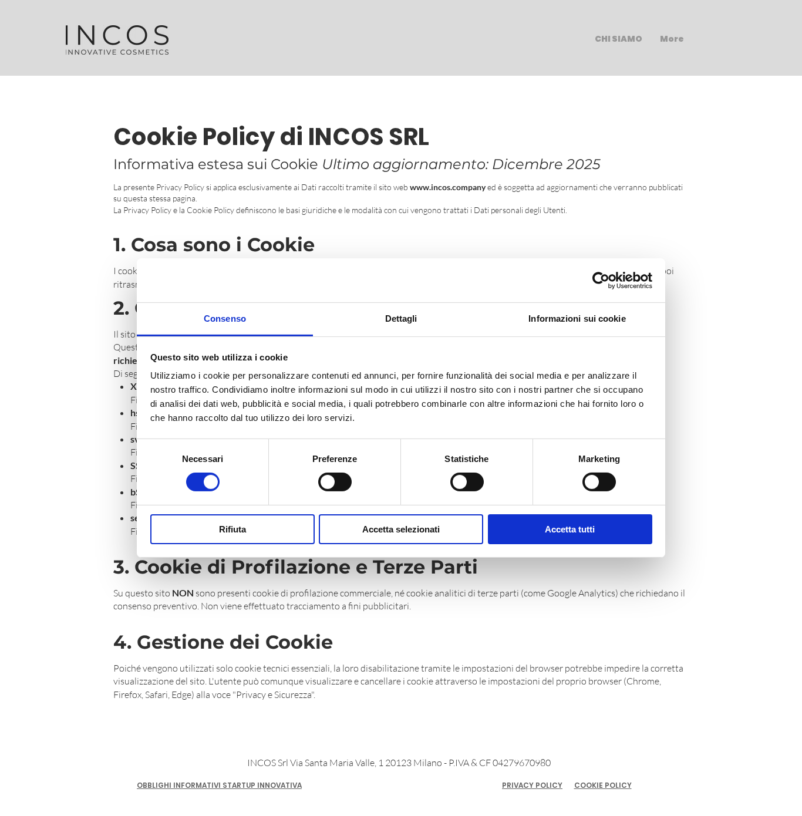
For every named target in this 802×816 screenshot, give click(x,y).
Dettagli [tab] (401, 318)
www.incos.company (448, 187)
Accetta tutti (570, 529)
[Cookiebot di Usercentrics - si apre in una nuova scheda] (601, 280)
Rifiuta (232, 529)
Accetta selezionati (401, 529)
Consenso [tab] (225, 318)
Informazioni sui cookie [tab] (576, 318)
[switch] (335, 482)
